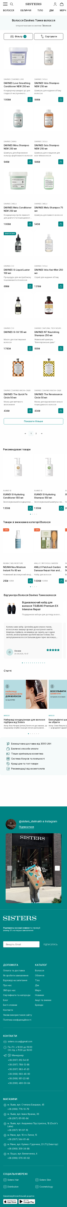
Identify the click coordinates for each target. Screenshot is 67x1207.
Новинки (39, 995)
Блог (5, 1000)
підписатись (50, 944)
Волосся (39, 970)
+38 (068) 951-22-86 (18, 1078)
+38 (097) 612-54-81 (18, 1060)
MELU (14, 204)
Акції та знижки (43, 1000)
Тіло (37, 980)
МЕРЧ (63, 10)
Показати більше (33, 421)
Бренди (39, 1005)
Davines (7, 79)
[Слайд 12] (44, 662)
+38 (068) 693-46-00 (19, 1074)
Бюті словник (10, 1005)
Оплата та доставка (14, 970)
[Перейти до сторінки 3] (34, 514)
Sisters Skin (45, 1179)
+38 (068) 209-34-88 (18, 1148)
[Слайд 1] (22, 662)
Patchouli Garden (50, 563)
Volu (45, 79)
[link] (62, 4)
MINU (14, 141)
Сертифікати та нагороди (16, 995)
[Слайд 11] (42, 662)
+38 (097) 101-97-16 (17, 1130)
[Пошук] (11, 4)
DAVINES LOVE (18, 79)
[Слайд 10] (40, 662)
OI (13, 266)
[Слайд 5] (30, 662)
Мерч (38, 990)
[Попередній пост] (9, 868)
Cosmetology (46, 1186)
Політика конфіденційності (17, 1019)
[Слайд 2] (24, 662)
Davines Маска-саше (21, 390)
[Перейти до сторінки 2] (32, 514)
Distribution (13, 1186)
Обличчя (39, 975)
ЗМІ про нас (9, 990)
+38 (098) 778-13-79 (18, 1109)
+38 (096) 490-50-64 (19, 1083)
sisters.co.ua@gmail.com (20, 1041)
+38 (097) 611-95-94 (18, 1118)
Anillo (37, 563)
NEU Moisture (17, 563)
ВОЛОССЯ (8, 10)
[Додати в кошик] (30, 99)
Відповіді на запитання (15, 980)
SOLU (45, 141)
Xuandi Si (7, 491)
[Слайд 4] (28, 662)
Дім (37, 985)
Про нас (7, 985)
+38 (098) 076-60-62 (18, 1158)
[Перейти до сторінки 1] (30, 514)
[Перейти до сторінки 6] (38, 733)
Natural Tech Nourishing (53, 328)
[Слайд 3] (26, 662)
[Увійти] (55, 4)
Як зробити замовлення (15, 975)
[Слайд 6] (32, 662)
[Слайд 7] (34, 662)
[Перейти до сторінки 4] (36, 514)
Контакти (8, 1010)
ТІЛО (40, 10)
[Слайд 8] (36, 662)
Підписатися (26, 826)
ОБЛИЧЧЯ (25, 10)
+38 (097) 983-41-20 (18, 1069)
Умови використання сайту (17, 1015)
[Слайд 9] (38, 662)
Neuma (6, 563)
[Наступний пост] (57, 868)
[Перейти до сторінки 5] (36, 733)
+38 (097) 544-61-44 (18, 1139)
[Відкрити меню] (5, 4)
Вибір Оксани (10, 233)
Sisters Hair (13, 1179)
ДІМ (51, 10)
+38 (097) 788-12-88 (18, 1064)
